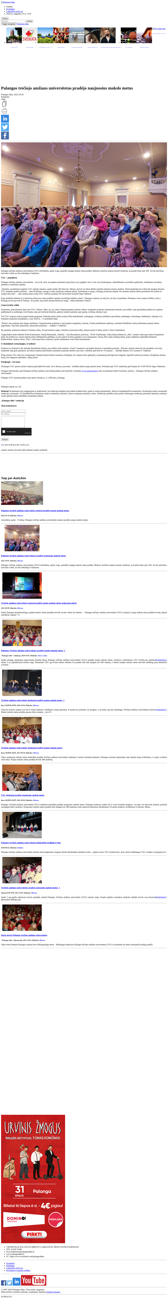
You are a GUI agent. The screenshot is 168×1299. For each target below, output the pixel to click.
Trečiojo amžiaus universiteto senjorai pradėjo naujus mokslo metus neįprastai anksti (39, 603)
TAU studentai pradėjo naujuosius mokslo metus (22, 795)
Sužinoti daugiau (53, 1292)
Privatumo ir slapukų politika (18, 1270)
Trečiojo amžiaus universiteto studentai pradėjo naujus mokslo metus (32, 700)
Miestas (20, 516)
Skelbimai (10, 1266)
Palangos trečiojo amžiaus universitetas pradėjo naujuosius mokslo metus (33, 556)
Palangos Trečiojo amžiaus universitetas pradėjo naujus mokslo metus (33, 651)
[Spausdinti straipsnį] (4, 113)
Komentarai (161, 660)
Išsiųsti (5, 439)
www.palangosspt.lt (90, 371)
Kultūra (20, 848)
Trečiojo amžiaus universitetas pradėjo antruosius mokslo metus (30, 888)
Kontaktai (10, 9)
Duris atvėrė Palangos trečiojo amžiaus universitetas (24, 935)
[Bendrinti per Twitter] (5, 130)
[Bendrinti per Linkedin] (5, 122)
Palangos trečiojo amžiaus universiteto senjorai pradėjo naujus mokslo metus (35, 510)
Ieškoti (29, 21)
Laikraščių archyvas (14, 11)
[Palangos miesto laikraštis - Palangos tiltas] (8, 2)
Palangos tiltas (23, 24)
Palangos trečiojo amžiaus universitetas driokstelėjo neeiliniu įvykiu (31, 843)
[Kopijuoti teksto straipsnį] (4, 106)
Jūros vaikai (42, 656)
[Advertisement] (84, 65)
